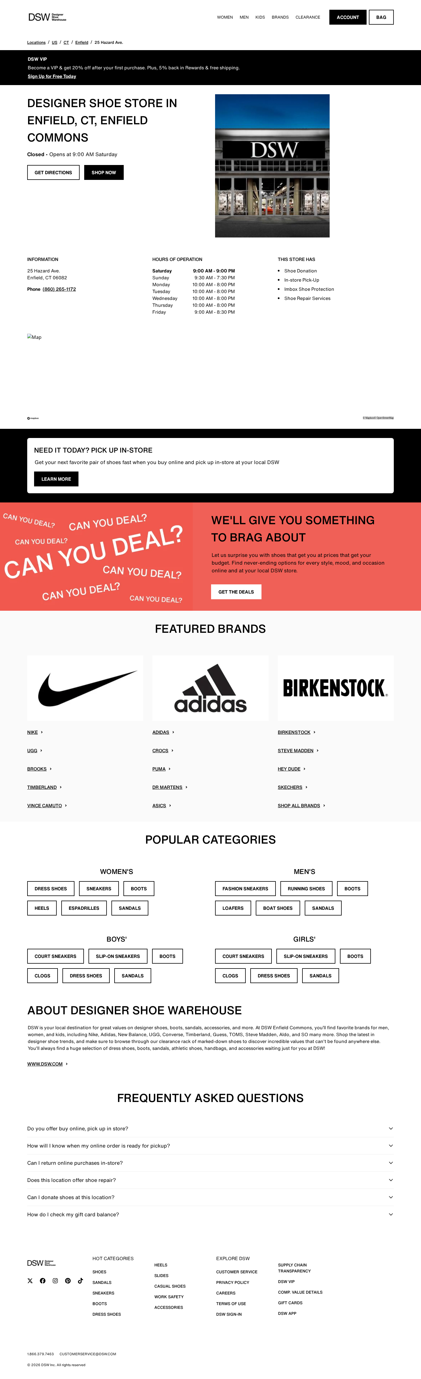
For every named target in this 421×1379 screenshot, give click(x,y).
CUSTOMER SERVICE (236, 1272)
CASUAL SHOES (170, 1286)
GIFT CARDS (290, 1303)
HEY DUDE (289, 768)
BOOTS (139, 888)
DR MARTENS (167, 787)
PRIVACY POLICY (232, 1282)
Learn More (56, 479)
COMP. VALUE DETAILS (300, 1292)
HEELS (42, 908)
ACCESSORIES (168, 1307)
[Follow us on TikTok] (80, 1281)
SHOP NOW (104, 172)
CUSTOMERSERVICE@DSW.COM (88, 1354)
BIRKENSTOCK (294, 732)
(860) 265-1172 (59, 289)
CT (66, 42)
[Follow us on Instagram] (55, 1281)
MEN (244, 17)
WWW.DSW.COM (45, 1063)
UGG (32, 750)
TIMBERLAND (42, 787)
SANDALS (130, 908)
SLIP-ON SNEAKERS (118, 956)
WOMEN (225, 17)
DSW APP (287, 1313)
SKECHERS (290, 787)
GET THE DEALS (236, 591)
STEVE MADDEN (296, 750)
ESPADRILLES (84, 908)
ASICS (159, 805)
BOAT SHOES (278, 908)
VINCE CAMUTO (44, 805)
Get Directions (53, 172)
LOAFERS (233, 908)
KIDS (260, 17)
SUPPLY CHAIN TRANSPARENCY (294, 1268)
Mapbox (369, 417)
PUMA (159, 768)
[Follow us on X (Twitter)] (30, 1281)
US (54, 42)
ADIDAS (160, 732)
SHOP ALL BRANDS (299, 805)
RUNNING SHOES (306, 888)
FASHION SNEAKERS (245, 888)
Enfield (81, 42)
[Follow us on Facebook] (43, 1281)
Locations (36, 42)
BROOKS (37, 768)
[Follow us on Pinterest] (68, 1281)
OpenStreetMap (385, 417)
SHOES (99, 1272)
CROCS (160, 750)
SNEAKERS (98, 888)
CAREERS (225, 1293)
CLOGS (42, 975)
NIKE (32, 732)
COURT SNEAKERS (55, 956)
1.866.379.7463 (40, 1354)
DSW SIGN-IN (229, 1314)
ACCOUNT (348, 17)
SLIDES (161, 1275)
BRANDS (280, 17)
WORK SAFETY (169, 1297)
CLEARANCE (308, 17)
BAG (381, 17)
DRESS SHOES (51, 888)
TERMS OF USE (231, 1304)
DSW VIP (286, 1281)
